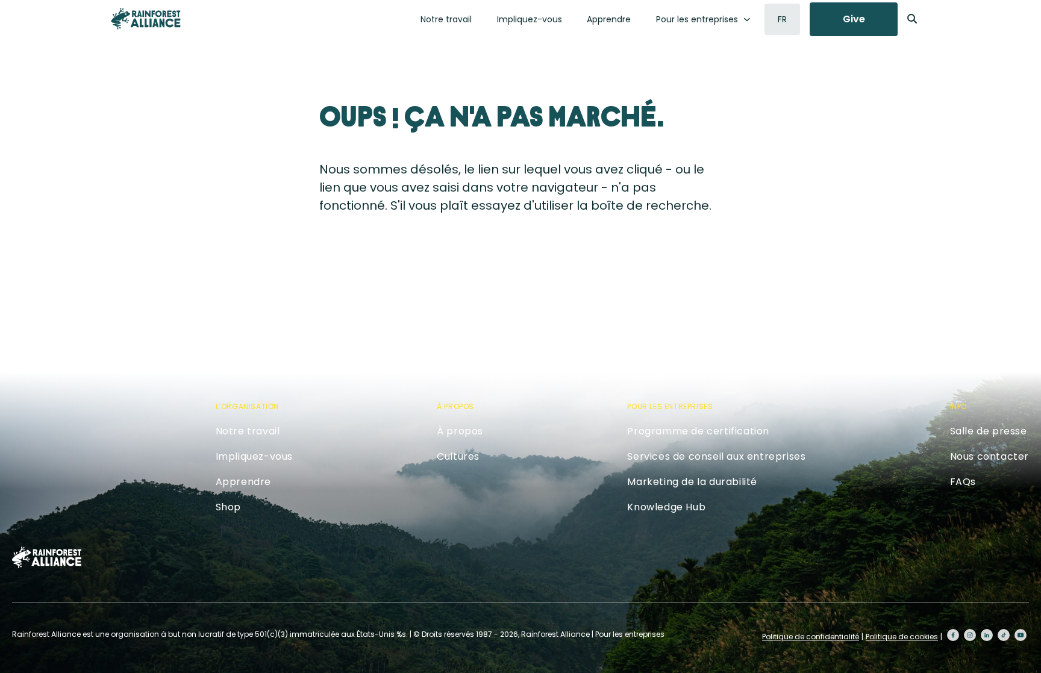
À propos (460, 431)
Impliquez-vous (529, 19)
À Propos (455, 406)
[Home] (146, 18)
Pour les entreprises (697, 19)
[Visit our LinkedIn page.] (987, 635)
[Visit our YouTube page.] (1020, 635)
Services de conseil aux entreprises (716, 456)
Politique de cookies (902, 636)
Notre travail (446, 19)
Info (958, 406)
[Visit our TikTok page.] (1004, 635)
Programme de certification (698, 431)
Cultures (458, 456)
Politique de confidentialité (810, 636)
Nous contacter (989, 456)
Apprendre (609, 19)
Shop (228, 507)
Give (854, 19)
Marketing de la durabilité (692, 482)
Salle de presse (988, 431)
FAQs (963, 482)
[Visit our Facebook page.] (953, 635)
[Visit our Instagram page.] (970, 635)
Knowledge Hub (666, 507)
